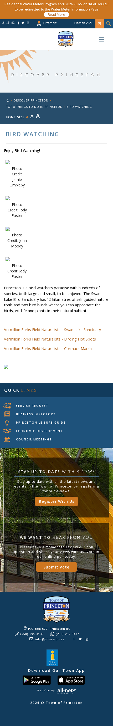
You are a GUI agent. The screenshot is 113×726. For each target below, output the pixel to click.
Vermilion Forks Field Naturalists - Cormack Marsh (48, 348)
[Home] (10, 100)
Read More (56, 14)
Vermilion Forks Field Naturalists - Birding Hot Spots (50, 339)
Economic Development (39, 431)
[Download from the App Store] (74, 680)
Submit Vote (56, 567)
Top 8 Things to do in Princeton (34, 107)
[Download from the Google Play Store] (39, 680)
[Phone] (8, 23)
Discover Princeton (31, 100)
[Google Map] (3, 23)
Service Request (32, 406)
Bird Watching (79, 107)
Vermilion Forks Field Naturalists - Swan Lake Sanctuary (52, 329)
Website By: (47, 690)
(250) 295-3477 (67, 634)
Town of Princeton (37, 39)
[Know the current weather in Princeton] (31, 23)
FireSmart (49, 23)
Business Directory (35, 414)
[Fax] (13, 23)
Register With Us (56, 501)
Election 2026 (83, 23)
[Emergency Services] (99, 23)
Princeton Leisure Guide (41, 422)
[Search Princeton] (108, 23)
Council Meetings (34, 439)
